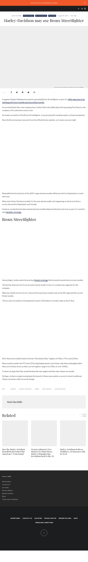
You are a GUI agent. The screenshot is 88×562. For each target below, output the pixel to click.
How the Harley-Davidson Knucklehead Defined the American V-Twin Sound (13, 451)
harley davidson (26, 389)
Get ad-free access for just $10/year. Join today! (44, 3)
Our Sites (5, 487)
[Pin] (22, 92)
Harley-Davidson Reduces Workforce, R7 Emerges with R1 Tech (72, 451)
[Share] (11, 92)
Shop (4, 496)
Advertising (6, 481)
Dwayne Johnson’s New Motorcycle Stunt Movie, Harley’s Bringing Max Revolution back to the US (42, 453)
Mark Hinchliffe (16, 16)
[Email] (34, 92)
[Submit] (28, 92)
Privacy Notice (7, 490)
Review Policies (7, 493)
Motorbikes (52, 16)
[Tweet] (17, 92)
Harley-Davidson (17, 99)
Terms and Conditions (10, 499)
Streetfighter (60, 389)
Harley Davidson (29, 16)
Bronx (14, 389)
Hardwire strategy (13, 212)
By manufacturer (41, 16)
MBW (37, 389)
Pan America (47, 389)
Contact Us (6, 484)
